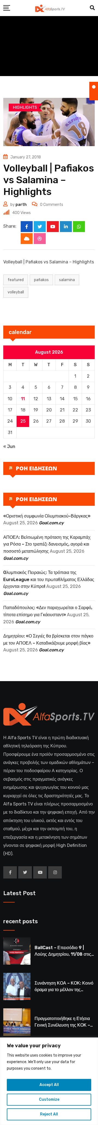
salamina (67, 280)
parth (21, 204)
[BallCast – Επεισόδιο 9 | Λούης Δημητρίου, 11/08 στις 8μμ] (16, 951)
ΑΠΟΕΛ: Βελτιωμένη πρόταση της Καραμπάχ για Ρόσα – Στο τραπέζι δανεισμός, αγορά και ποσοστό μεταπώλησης (46, 544)
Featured (16, 280)
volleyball (16, 292)
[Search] (92, 8)
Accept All (49, 1084)
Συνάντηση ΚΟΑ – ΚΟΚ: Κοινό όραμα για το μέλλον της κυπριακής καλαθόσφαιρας (64, 989)
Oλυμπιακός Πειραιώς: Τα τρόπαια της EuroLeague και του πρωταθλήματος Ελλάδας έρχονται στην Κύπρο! (48, 579)
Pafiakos (41, 280)
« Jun (9, 446)
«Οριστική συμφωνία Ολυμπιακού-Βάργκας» (46, 516)
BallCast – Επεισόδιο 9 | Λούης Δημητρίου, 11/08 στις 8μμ (63, 954)
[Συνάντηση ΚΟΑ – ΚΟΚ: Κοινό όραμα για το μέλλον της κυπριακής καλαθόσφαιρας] (16, 986)
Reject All (49, 1114)
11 (23, 398)
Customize (49, 1099)
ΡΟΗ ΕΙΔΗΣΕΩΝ (36, 468)
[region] (49, 1081)
